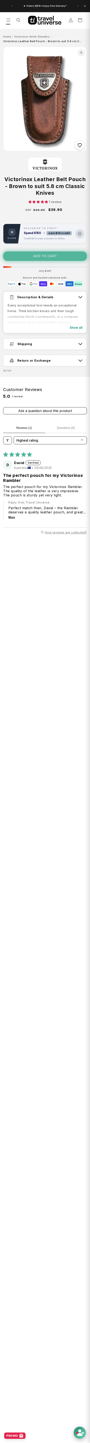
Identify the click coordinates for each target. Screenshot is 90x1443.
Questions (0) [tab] (66, 427)
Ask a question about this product (45, 411)
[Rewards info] (79, 233)
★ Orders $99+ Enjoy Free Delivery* (44, 5)
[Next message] (78, 6)
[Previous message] (12, 6)
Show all (76, 327)
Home (7, 36)
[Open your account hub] (80, 1433)
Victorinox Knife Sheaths (31, 36)
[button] (8, 20)
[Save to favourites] (79, 145)
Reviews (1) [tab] (24, 427)
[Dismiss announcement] (85, 6)
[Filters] (7, 440)
